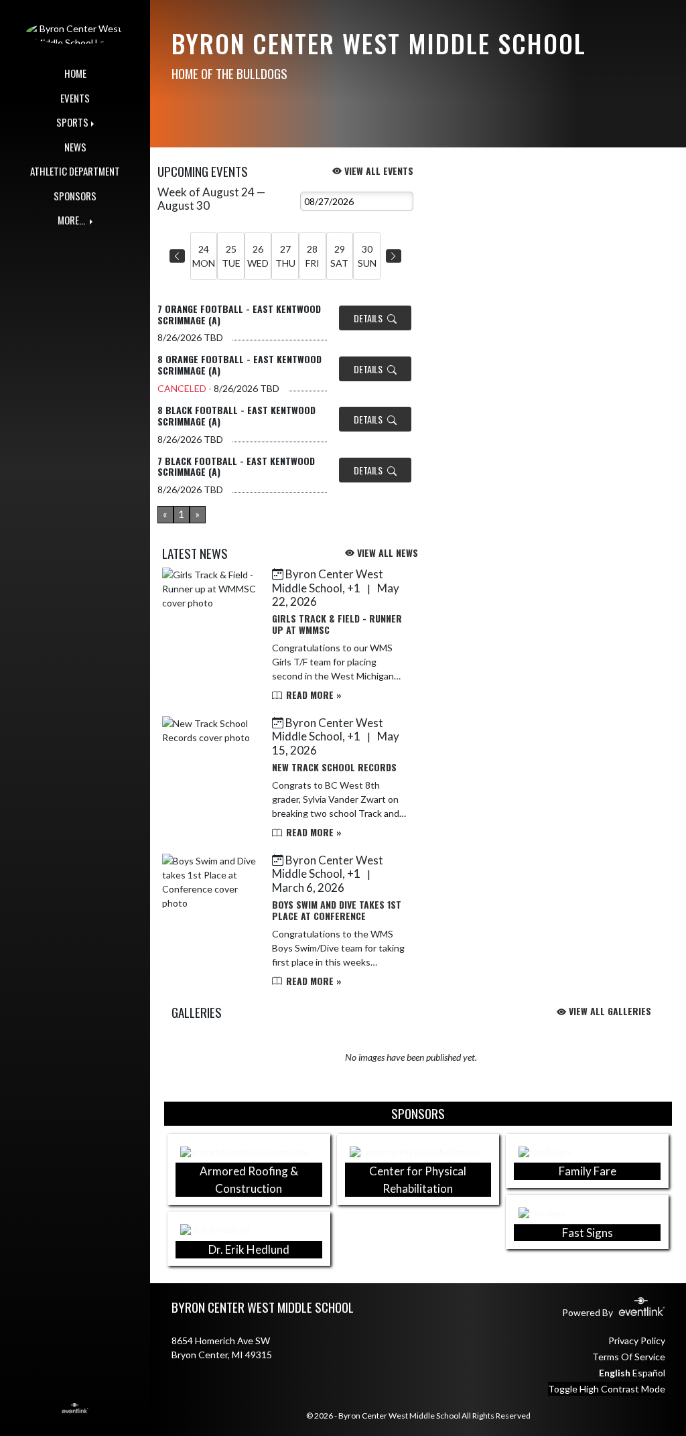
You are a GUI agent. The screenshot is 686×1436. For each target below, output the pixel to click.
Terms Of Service (628, 1356)
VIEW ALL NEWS (386, 552)
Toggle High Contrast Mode (606, 1388)
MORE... (72, 219)
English (614, 1372)
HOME (75, 73)
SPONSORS (75, 195)
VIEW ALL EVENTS (377, 171)
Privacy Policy (636, 1340)
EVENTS (75, 97)
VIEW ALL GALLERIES (608, 1011)
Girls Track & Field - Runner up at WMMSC (337, 624)
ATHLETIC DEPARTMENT (75, 171)
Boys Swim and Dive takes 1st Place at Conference (336, 910)
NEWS (75, 146)
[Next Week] (393, 256)
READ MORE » (312, 695)
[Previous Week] (177, 256)
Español (648, 1372)
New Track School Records (334, 767)
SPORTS (72, 122)
